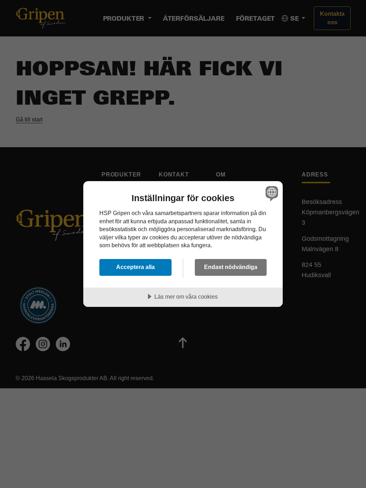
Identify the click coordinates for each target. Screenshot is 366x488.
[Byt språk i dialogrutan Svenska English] (271, 193)
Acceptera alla (135, 267)
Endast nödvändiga (230, 267)
